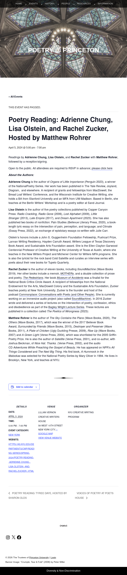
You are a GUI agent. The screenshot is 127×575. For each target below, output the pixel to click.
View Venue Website (50, 437)
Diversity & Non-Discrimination (63, 570)
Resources (84, 3)
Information (105, 3)
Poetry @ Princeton (63, 50)
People (65, 3)
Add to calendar (24, 386)
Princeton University (110, 558)
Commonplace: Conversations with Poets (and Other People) (56, 294)
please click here (102, 168)
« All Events (15, 96)
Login (53, 557)
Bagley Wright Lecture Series (66, 307)
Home (18, 3)
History (49, 3)
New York (14, 434)
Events (33, 3)
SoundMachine (81, 298)
